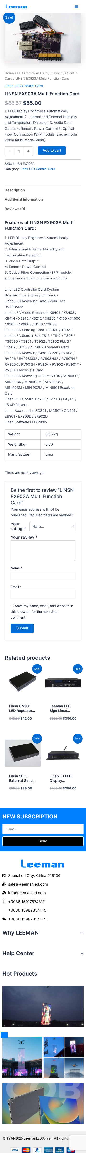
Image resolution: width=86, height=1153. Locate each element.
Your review (24, 537)
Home (9, 73)
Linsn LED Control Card (24, 86)
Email (16, 587)
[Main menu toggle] (76, 6)
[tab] (43, 190)
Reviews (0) (15, 209)
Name (16, 568)
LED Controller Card (32, 73)
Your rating (18, 526)
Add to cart (52, 150)
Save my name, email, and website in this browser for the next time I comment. (42, 611)
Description (15, 190)
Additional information (24, 199)
